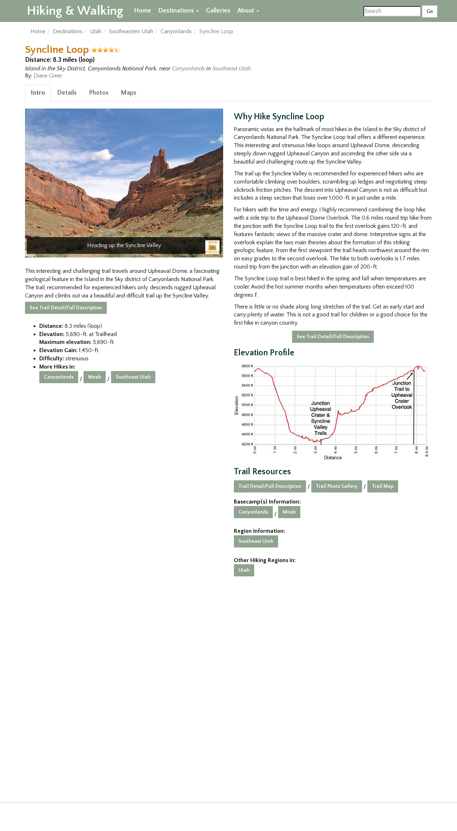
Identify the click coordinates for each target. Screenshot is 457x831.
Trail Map (382, 486)
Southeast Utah (231, 68)
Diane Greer (48, 75)
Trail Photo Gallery (336, 486)
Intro (38, 92)
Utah (95, 31)
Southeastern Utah (131, 31)
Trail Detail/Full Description (269, 486)
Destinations (176, 10)
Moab (94, 377)
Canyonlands (176, 31)
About (246, 10)
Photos (99, 92)
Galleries (218, 10)
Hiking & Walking (75, 11)
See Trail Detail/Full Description (66, 308)
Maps (128, 92)
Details (67, 92)
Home (142, 10)
